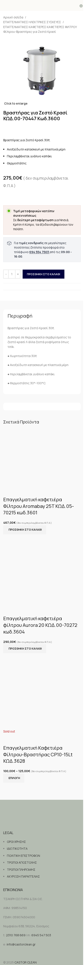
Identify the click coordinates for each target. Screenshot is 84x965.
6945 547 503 (41, 935)
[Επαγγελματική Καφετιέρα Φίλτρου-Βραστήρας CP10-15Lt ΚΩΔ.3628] (42, 691)
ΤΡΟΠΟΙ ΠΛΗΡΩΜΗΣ (21, 869)
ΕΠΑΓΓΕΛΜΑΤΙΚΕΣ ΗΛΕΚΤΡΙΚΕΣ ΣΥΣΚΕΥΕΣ (32, 22)
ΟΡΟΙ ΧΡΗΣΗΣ (16, 842)
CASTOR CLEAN (25, 962)
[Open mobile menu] (5, 5)
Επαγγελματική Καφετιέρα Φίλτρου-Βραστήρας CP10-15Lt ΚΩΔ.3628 (38, 754)
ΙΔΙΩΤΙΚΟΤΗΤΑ (17, 848)
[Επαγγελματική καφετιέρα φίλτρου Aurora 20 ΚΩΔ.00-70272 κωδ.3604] (42, 569)
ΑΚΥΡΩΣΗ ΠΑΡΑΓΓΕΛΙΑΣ (23, 876)
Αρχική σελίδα (13, 17)
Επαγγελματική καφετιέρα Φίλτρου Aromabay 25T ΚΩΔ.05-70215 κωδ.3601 (38, 506)
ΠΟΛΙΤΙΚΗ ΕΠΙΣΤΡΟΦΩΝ (23, 856)
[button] (24, 529)
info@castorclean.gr (21, 944)
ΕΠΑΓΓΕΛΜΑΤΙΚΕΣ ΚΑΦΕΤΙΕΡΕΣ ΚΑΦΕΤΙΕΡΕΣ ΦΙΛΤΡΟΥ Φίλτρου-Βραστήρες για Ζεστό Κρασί (40, 29)
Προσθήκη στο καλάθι (43, 274)
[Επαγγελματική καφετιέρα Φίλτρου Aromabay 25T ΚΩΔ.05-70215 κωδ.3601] (42, 457)
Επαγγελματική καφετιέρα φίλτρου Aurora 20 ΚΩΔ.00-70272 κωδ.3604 (40, 625)
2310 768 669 (15, 935)
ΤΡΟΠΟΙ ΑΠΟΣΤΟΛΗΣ (22, 862)
